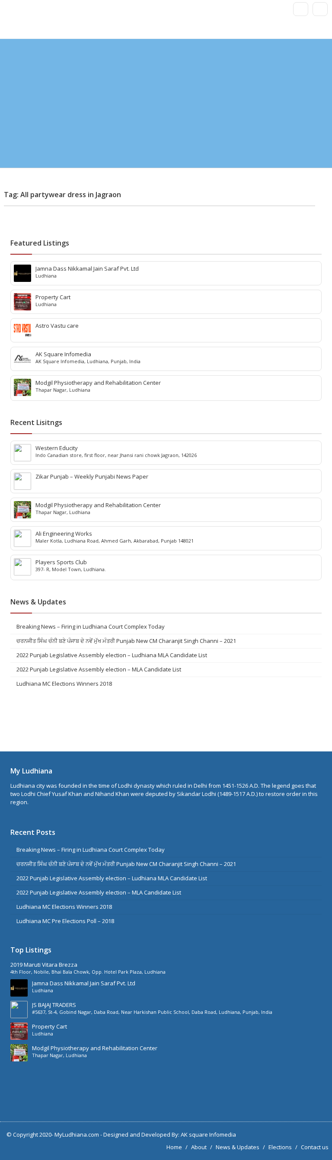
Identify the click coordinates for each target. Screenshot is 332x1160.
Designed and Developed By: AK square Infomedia (169, 1134)
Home (174, 1147)
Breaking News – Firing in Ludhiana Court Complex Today (90, 626)
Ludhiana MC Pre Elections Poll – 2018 (65, 921)
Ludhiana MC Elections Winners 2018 (64, 683)
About (199, 1147)
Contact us (315, 1147)
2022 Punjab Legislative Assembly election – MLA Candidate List (98, 669)
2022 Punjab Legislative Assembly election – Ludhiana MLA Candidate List (111, 655)
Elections (280, 1147)
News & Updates (237, 1147)
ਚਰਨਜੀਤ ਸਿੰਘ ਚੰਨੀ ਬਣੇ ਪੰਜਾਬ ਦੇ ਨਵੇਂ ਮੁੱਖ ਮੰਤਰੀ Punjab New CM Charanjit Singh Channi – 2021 (126, 641)
